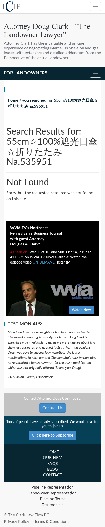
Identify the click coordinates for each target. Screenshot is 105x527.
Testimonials (52, 505)
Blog (52, 469)
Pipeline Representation (52, 487)
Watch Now (81, 310)
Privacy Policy (16, 522)
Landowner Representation (53, 493)
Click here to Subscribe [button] (52, 435)
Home (13, 100)
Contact (52, 475)
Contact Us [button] (52, 408)
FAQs (52, 464)
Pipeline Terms (52, 499)
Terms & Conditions (51, 522)
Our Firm (52, 458)
